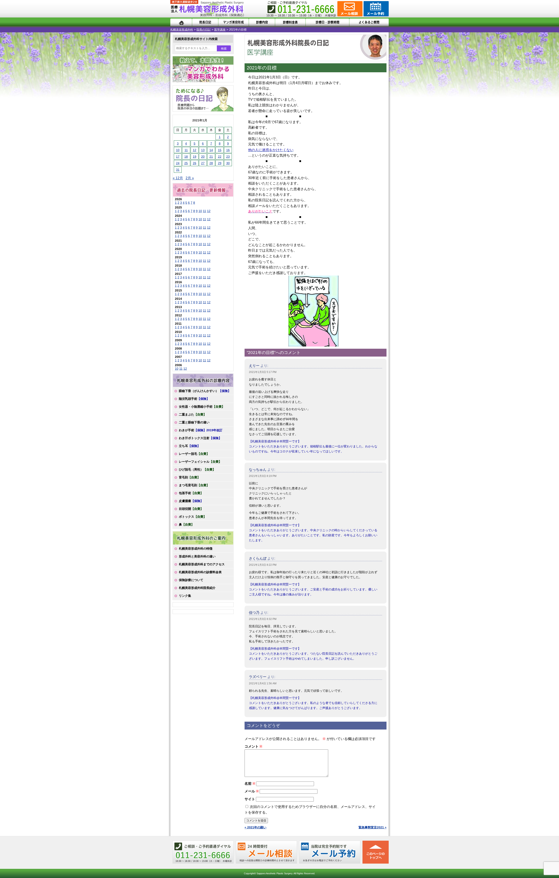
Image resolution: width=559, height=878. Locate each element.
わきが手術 (201, 430)
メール (252, 791)
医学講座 (220, 29)
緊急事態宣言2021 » (372, 827)
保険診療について (191, 580)
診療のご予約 (375, 8)
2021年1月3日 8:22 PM (262, 565)
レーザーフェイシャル (200, 461)
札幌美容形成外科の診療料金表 (200, 572)
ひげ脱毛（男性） (197, 469)
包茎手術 (191, 493)
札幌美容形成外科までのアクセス (202, 564)
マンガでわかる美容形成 (233, 22)
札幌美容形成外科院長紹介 (197, 588)
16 (228, 150)
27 (203, 163)
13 (203, 150)
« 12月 (178, 178)
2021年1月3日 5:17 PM (262, 372)
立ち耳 (189, 446)
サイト (250, 799)
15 (219, 150)
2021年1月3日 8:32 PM (262, 619)
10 (177, 150)
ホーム (181, 22)
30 (228, 163)
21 (211, 156)
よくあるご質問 (369, 22)
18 (186, 156)
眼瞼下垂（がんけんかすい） (205, 391)
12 (194, 150)
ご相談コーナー (349, 8)
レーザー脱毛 (194, 453)
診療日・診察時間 (327, 22)
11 (186, 150)
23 (228, 156)
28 (211, 163)
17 (177, 156)
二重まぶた (192, 414)
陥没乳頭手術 (194, 398)
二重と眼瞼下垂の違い (194, 422)
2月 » (190, 178)
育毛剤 (189, 477)
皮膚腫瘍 (191, 501)
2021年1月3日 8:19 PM (262, 476)
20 (203, 156)
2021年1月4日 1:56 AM (262, 683)
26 (194, 163)
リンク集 (185, 595)
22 (219, 156)
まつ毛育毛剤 (194, 485)
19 (194, 156)
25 (186, 163)
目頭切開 (191, 509)
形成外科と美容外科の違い (197, 556)
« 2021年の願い (255, 827)
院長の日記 (204, 29)
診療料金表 (290, 22)
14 (211, 150)
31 (177, 169)
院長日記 (205, 22)
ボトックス (192, 516)
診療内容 (262, 22)
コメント (253, 746)
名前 (250, 783)
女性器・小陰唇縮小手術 (202, 406)
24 (177, 163)
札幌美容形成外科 (181, 29)
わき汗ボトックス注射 (200, 438)
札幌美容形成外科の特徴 (195, 548)
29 (219, 163)
